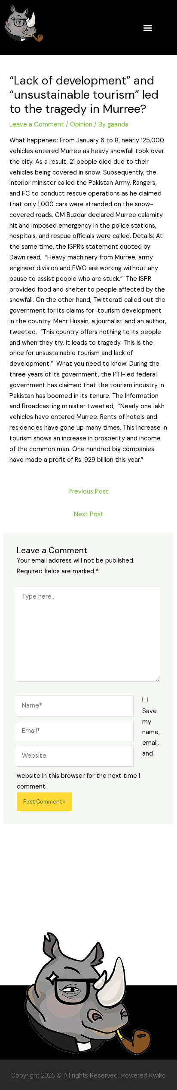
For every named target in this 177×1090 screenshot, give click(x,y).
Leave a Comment (36, 124)
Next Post (89, 514)
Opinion (81, 124)
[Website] (75, 758)
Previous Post (88, 492)
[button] (147, 28)
